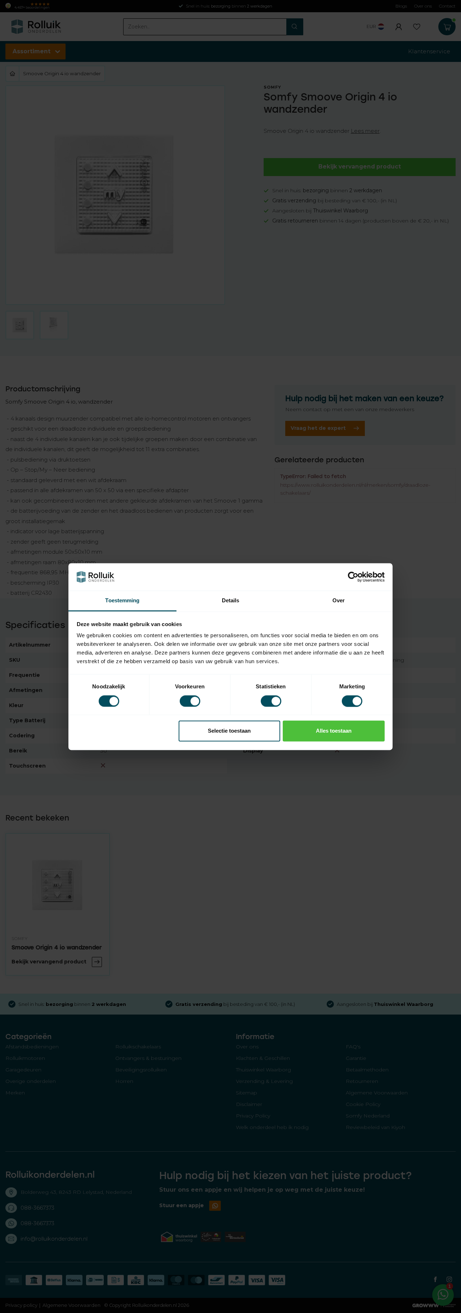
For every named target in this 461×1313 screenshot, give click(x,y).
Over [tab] (338, 601)
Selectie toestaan (229, 731)
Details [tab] (231, 601)
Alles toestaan (334, 731)
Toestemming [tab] (122, 601)
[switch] (190, 701)
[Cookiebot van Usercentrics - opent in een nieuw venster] (353, 576)
